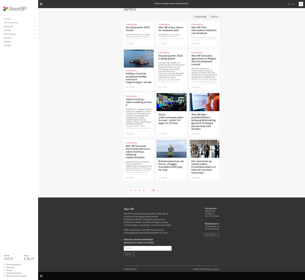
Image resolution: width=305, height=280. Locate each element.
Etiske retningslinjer (13, 264)
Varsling (9, 270)
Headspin (215, 269)
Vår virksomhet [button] (11, 22)
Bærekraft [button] (8, 26)
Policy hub (10, 267)
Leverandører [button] (10, 34)
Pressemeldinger (201, 17)
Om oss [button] (7, 18)
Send (128, 254)
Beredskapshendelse (13, 273)
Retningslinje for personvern (16, 276)
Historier (214, 17)
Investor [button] (7, 30)
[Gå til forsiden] (15, 8)
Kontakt (7, 45)
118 (153, 190)
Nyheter (7, 41)
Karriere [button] (7, 37)
